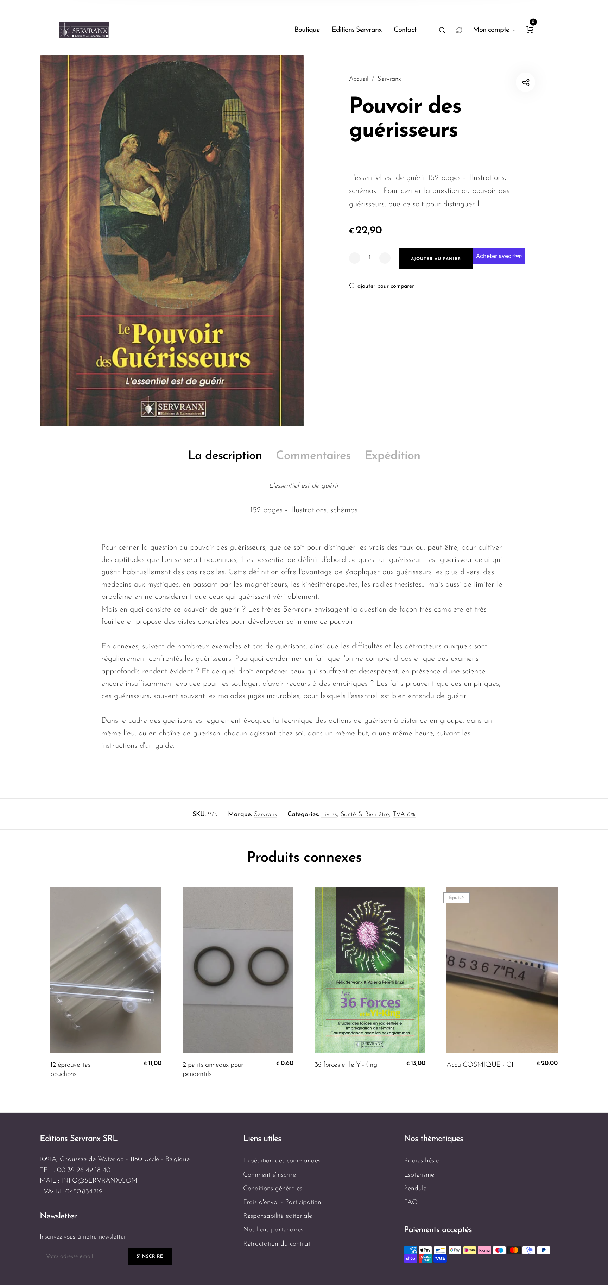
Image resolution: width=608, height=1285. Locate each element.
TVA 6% (404, 814)
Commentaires (313, 456)
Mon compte (491, 29)
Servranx (265, 814)
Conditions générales (272, 1188)
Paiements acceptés (438, 1230)
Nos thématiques (433, 1139)
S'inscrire (150, 1256)
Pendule (415, 1188)
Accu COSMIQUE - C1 (479, 1064)
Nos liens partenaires (273, 1230)
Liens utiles (262, 1139)
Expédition (392, 456)
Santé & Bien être (365, 814)
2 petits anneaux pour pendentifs (213, 1069)
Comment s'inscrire (269, 1175)
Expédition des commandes (282, 1161)
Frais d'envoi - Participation (282, 1202)
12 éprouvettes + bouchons (73, 1069)
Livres (329, 814)
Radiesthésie (421, 1161)
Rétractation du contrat (276, 1244)
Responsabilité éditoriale (277, 1216)
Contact (405, 29)
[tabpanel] (172, 240)
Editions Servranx (356, 29)
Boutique (306, 29)
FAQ (411, 1202)
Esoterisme (419, 1175)
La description (225, 456)
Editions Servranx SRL (79, 1139)
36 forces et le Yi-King (346, 1064)
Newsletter (58, 1216)
